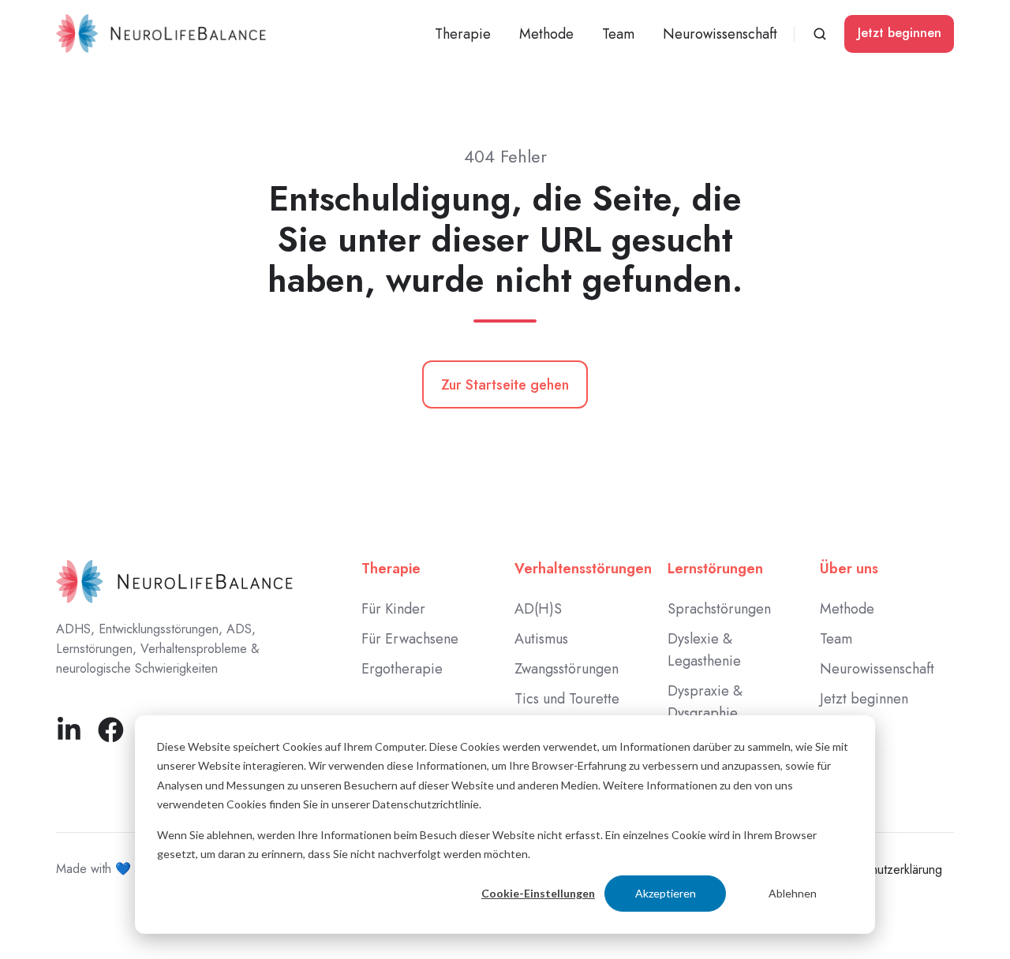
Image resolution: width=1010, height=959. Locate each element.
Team (618, 34)
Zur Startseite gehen (505, 385)
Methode (546, 34)
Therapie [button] (463, 34)
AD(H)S (538, 609)
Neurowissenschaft (720, 34)
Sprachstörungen (719, 609)
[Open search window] (820, 34)
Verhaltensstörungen (583, 568)
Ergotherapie (402, 669)
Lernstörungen (715, 568)
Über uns (849, 568)
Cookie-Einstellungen (538, 893)
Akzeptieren (665, 893)
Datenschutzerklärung (884, 869)
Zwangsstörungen (566, 669)
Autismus (541, 639)
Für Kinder (393, 609)
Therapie (391, 568)
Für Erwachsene (409, 639)
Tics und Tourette (566, 698)
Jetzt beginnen (899, 33)
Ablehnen (793, 893)
